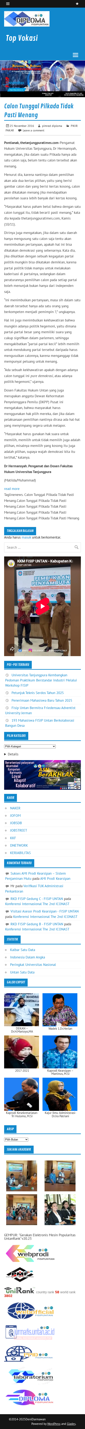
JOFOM (15, 815)
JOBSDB (16, 823)
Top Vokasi (22, 38)
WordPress (53, 1424)
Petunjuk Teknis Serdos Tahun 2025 (38, 693)
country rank (45, 1292)
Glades (71, 1424)
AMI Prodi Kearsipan (55, 878)
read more (12, 488)
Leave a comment (33, 130)
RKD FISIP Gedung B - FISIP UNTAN (37, 924)
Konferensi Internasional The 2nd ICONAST (37, 904)
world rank (68, 1292)
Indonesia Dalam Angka (27, 957)
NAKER (15, 808)
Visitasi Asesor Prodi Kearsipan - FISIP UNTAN (45, 911)
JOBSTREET (18, 830)
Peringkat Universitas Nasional (33, 964)
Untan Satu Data (22, 972)
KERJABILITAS (20, 853)
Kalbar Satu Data (22, 950)
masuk (26, 537)
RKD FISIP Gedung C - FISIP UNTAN (37, 898)
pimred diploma (52, 126)
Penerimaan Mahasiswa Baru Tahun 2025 (42, 700)
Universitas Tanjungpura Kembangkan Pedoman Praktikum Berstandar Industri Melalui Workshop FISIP (41, 680)
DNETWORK (19, 845)
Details (13, 754)
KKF (13, 838)
